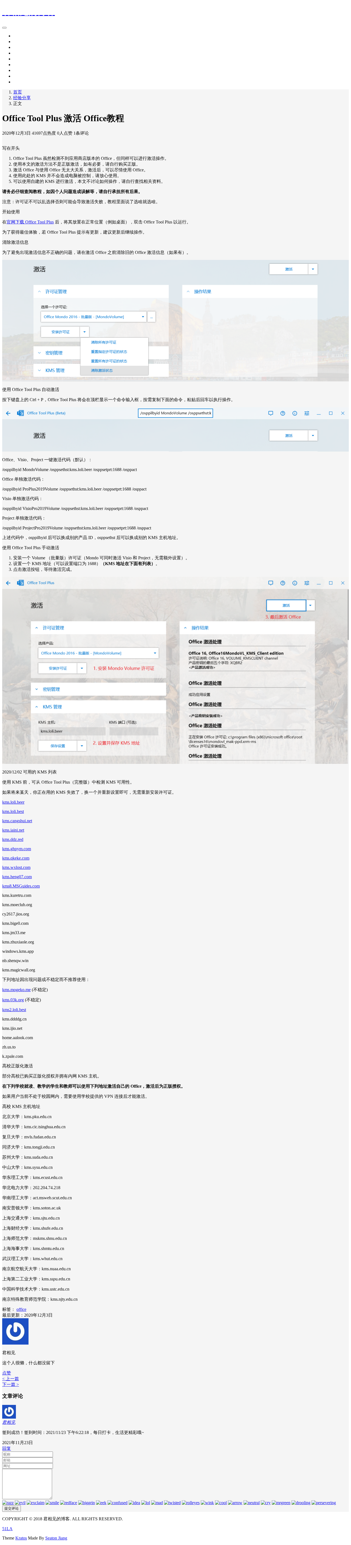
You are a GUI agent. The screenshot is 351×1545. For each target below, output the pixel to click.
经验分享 (22, 53)
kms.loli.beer (13, 802)
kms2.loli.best (14, 1009)
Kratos (21, 1538)
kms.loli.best (13, 811)
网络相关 (22, 64)
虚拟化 (19, 70)
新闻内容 (22, 82)
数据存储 (22, 58)
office (21, 1309)
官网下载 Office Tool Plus (30, 222)
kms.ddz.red (12, 839)
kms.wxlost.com (16, 867)
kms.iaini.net (13, 830)
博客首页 (22, 35)
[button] (6, 1373)
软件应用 (22, 41)
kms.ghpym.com (16, 848)
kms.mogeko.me (16, 989)
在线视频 (22, 76)
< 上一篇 (10, 1378)
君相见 (8, 1422)
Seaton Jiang (56, 1538)
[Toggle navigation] (4, 28)
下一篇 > (10, 1384)
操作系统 (22, 47)
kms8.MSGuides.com (21, 886)
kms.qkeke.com (15, 858)
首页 (17, 92)
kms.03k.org (13, 999)
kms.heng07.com (17, 876)
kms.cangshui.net (17, 820)
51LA (7, 1528)
